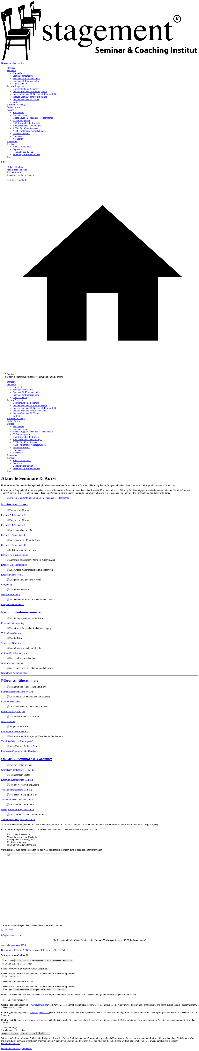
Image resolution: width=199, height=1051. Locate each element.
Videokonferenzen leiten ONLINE (17, 799)
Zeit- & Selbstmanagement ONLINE (18, 819)
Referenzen (12, 141)
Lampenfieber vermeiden (12, 604)
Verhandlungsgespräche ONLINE (16, 789)
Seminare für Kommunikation (26, 78)
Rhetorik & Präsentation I (13, 515)
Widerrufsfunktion (21, 133)
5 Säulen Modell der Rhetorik (26, 123)
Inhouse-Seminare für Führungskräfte (30, 91)
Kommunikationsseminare (21, 612)
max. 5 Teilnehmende (17, 169)
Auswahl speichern (10, 1033)
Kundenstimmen (14, 172)
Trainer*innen (13, 107)
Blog (9, 157)
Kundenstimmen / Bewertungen (27, 125)
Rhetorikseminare (14, 504)
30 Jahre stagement (21, 120)
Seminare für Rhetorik (23, 76)
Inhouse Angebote (15, 86)
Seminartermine (20, 115)
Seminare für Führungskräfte (26, 81)
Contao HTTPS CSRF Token (18, 963)
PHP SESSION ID (13, 976)
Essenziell (9, 960)
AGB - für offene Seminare (25, 128)
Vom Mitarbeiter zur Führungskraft (17, 741)
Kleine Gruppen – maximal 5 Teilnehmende (33, 118)
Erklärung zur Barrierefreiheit (26, 154)
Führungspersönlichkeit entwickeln (17, 691)
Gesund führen (8, 721)
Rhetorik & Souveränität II (13, 545)
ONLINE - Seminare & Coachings (26, 759)
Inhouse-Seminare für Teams (26, 99)
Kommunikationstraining (12, 623)
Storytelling (6, 584)
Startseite (11, 68)
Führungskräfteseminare (19, 680)
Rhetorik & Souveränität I (13, 535)
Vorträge (17, 102)
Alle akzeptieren (28, 1033)
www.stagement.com (39, 1005)
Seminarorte (18, 112)
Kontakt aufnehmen (22, 146)
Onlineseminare (20, 83)
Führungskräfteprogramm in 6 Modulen (19, 751)
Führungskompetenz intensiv (14, 731)
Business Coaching (16, 104)
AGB (25, 950)
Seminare (11, 70)
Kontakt (10, 144)
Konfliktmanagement (11, 701)
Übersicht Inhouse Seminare (26, 89)
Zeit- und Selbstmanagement (14, 653)
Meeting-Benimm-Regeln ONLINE (17, 809)
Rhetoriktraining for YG (12, 574)
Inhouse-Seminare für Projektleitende (30, 97)
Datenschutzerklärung (23, 152)
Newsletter (18, 139)
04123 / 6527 (7, 930)
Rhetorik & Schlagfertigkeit (14, 565)
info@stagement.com (11, 935)
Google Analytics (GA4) (16, 1000)
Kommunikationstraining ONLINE (17, 780)
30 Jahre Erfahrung (16, 167)
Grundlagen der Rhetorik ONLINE (17, 770)
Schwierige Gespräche (11, 643)
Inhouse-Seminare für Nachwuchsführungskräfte (35, 94)
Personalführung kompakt (13, 711)
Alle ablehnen (43, 1033)
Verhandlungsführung (11, 633)
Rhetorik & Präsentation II (13, 525)
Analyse (8, 989)
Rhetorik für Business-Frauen (14, 555)
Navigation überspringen (12, 63)
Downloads (18, 136)
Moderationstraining (10, 594)
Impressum (18, 149)
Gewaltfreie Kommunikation (14, 673)
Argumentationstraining (12, 663)
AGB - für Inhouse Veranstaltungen (29, 131)
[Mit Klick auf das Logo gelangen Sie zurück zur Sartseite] (99, 60)
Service (10, 110)
